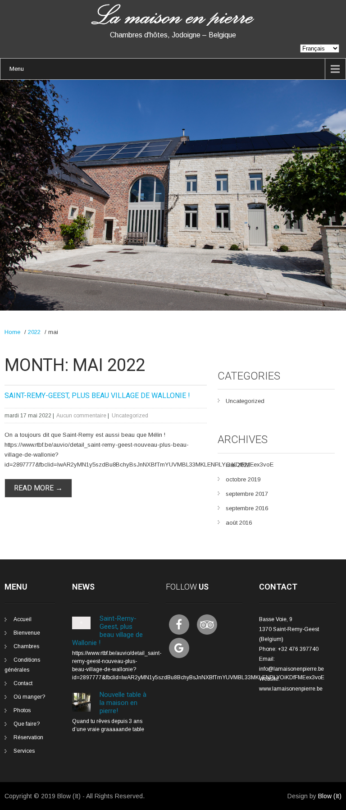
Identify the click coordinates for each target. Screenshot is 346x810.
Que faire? (27, 724)
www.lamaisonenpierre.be (291, 689)
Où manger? (29, 697)
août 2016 (239, 522)
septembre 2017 (247, 493)
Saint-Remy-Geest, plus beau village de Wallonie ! (97, 395)
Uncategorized (130, 415)
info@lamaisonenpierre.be (291, 669)
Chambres (26, 646)
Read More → (38, 488)
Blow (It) (329, 796)
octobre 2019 (243, 479)
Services (24, 751)
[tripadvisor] (207, 624)
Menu (16, 68)
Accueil (23, 619)
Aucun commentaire (81, 415)
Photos (22, 710)
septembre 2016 (247, 508)
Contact (23, 683)
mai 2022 (238, 465)
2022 (34, 332)
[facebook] (179, 624)
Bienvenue (27, 633)
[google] (179, 648)
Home (12, 332)
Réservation (28, 737)
